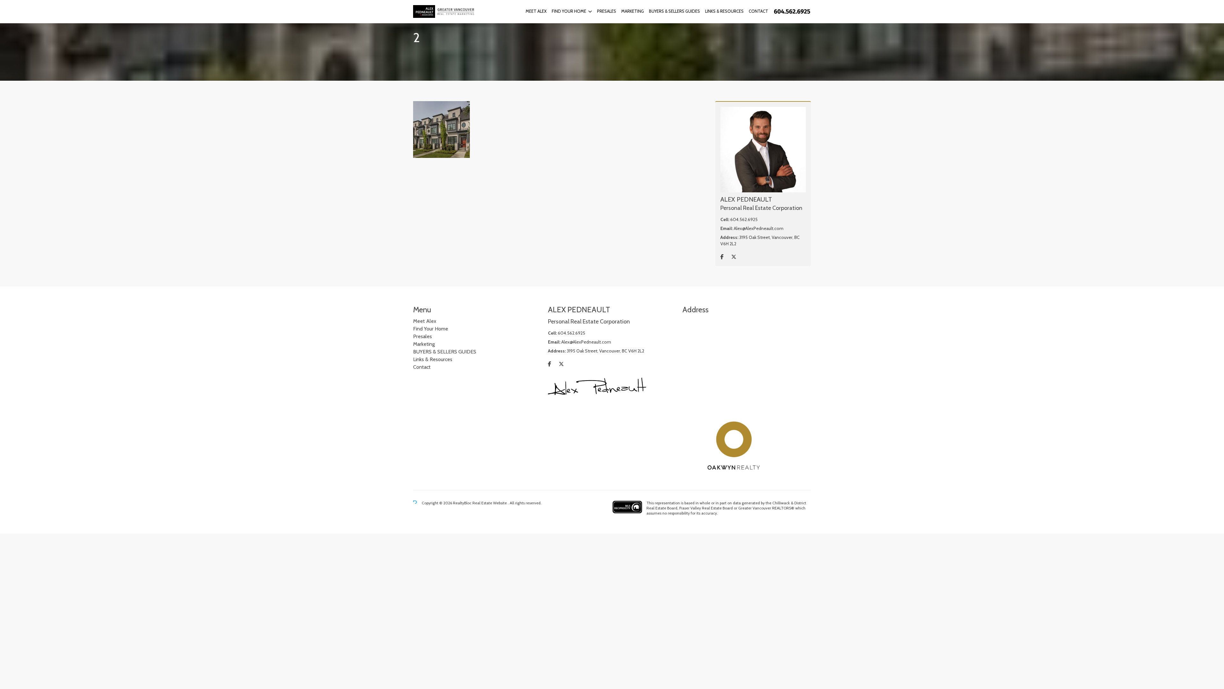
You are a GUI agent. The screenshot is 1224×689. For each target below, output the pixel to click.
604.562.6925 (744, 219)
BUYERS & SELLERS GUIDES (674, 11)
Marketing (632, 11)
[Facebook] (722, 257)
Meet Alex (536, 11)
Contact (758, 11)
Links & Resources (724, 11)
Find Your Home (569, 11)
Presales (606, 11)
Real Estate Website (490, 502)
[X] (733, 257)
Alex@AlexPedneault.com (758, 228)
